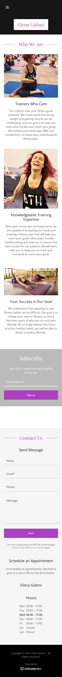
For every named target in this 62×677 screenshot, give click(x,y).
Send (31, 533)
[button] (7, 7)
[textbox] (31, 381)
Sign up (31, 395)
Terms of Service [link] (36, 547)
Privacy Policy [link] (18, 547)
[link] (31, 25)
